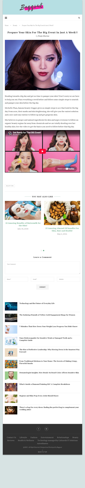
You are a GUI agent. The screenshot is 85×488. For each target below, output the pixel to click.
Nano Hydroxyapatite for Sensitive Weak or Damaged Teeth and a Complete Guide (45, 339)
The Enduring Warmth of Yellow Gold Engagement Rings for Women (47, 315)
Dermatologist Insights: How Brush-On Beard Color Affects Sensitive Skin (49, 372)
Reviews (10, 440)
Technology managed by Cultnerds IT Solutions (58, 440)
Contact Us (11, 437)
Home (6, 25)
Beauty (15, 25)
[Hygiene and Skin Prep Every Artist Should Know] (11, 396)
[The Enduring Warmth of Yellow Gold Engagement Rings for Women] (11, 315)
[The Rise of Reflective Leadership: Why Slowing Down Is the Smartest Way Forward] (11, 350)
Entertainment (47, 437)
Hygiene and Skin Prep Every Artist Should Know (39, 396)
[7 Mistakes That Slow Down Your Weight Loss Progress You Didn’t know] (11, 327)
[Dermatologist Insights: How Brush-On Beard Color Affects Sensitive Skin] (11, 373)
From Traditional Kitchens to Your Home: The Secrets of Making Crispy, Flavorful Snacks (48, 362)
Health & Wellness (26, 440)
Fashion (34, 437)
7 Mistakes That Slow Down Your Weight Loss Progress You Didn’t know (48, 326)
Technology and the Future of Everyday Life (37, 303)
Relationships (63, 437)
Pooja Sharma (43, 36)
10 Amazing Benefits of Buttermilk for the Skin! (23, 224)
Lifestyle (23, 437)
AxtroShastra (42, 443)
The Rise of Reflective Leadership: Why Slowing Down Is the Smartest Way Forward (49, 350)
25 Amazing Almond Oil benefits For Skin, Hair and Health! (62, 229)
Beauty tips (9, 186)
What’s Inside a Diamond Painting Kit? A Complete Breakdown (44, 384)
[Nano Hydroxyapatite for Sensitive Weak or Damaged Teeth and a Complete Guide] (11, 338)
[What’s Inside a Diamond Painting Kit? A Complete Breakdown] (11, 384)
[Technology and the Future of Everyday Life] (11, 304)
